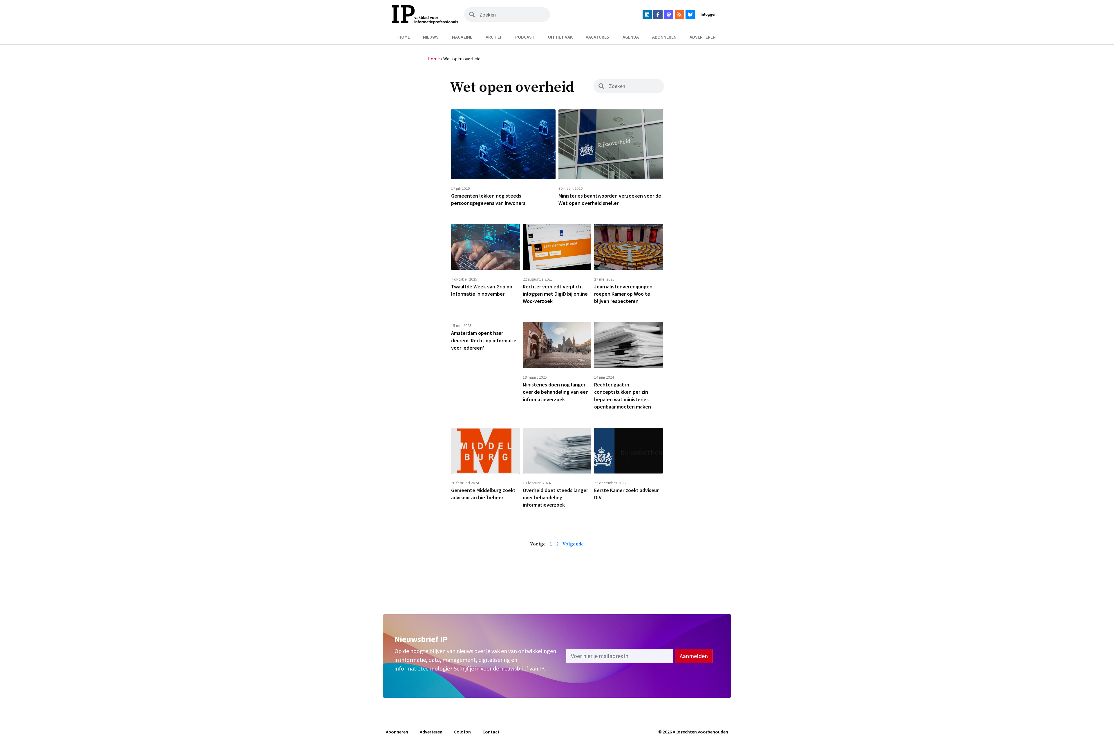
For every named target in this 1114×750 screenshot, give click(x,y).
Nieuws (431, 37)
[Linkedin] (647, 14)
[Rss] (679, 14)
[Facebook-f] (658, 14)
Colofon (462, 732)
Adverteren (703, 37)
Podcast (525, 37)
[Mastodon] (668, 14)
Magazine (462, 37)
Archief (494, 37)
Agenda (631, 37)
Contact (491, 732)
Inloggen (709, 14)
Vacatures (597, 37)
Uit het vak (560, 37)
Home (404, 37)
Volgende (573, 544)
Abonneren (664, 37)
